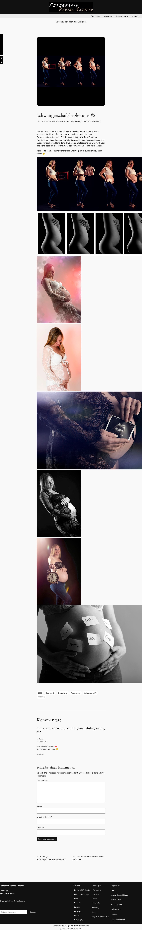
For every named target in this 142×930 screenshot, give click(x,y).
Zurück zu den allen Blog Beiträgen (71, 22)
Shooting (41, 697)
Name (40, 806)
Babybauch (50, 693)
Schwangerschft (90, 693)
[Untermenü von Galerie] (111, 16)
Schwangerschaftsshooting (91, 121)
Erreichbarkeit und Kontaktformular (12, 901)
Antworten (40, 754)
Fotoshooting (69, 121)
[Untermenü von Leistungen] (127, 16)
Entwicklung (62, 693)
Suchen (33, 912)
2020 (40, 693)
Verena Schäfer (57, 121)
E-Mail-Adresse (44, 817)
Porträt (77, 121)
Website (40, 827)
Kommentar (42, 780)
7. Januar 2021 (42, 741)
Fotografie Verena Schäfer (12, 886)
